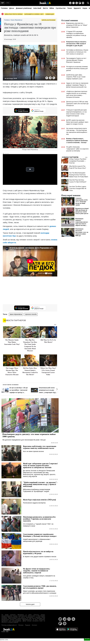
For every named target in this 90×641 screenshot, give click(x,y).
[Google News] (73, 619)
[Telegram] (70, 3)
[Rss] (76, 3)
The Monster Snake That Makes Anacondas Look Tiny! (12, 342)
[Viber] (73, 3)
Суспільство (61, 8)
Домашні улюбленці (24, 8)
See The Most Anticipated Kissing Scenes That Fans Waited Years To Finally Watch (78, 174)
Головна (4, 8)
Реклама (20, 625)
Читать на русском (48, 20)
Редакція (27, 625)
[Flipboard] (80, 3)
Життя (45, 8)
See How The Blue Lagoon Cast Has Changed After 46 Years (77, 188)
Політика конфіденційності (9, 625)
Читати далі (30, 604)
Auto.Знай (37, 8)
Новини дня (50, 14)
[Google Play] (72, 629)
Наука (85, 8)
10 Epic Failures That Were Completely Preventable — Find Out (77, 161)
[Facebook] (46, 78)
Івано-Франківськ (16, 314)
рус (8, 3)
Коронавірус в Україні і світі (34, 14)
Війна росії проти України (13, 14)
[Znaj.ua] (45, 3)
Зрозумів (86, 638)
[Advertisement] (30, 290)
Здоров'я (77, 8)
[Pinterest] (83, 3)
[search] (88, 3)
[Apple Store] (61, 629)
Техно (69, 8)
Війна (52, 8)
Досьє (11, 8)
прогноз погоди (31, 314)
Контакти (34, 625)
